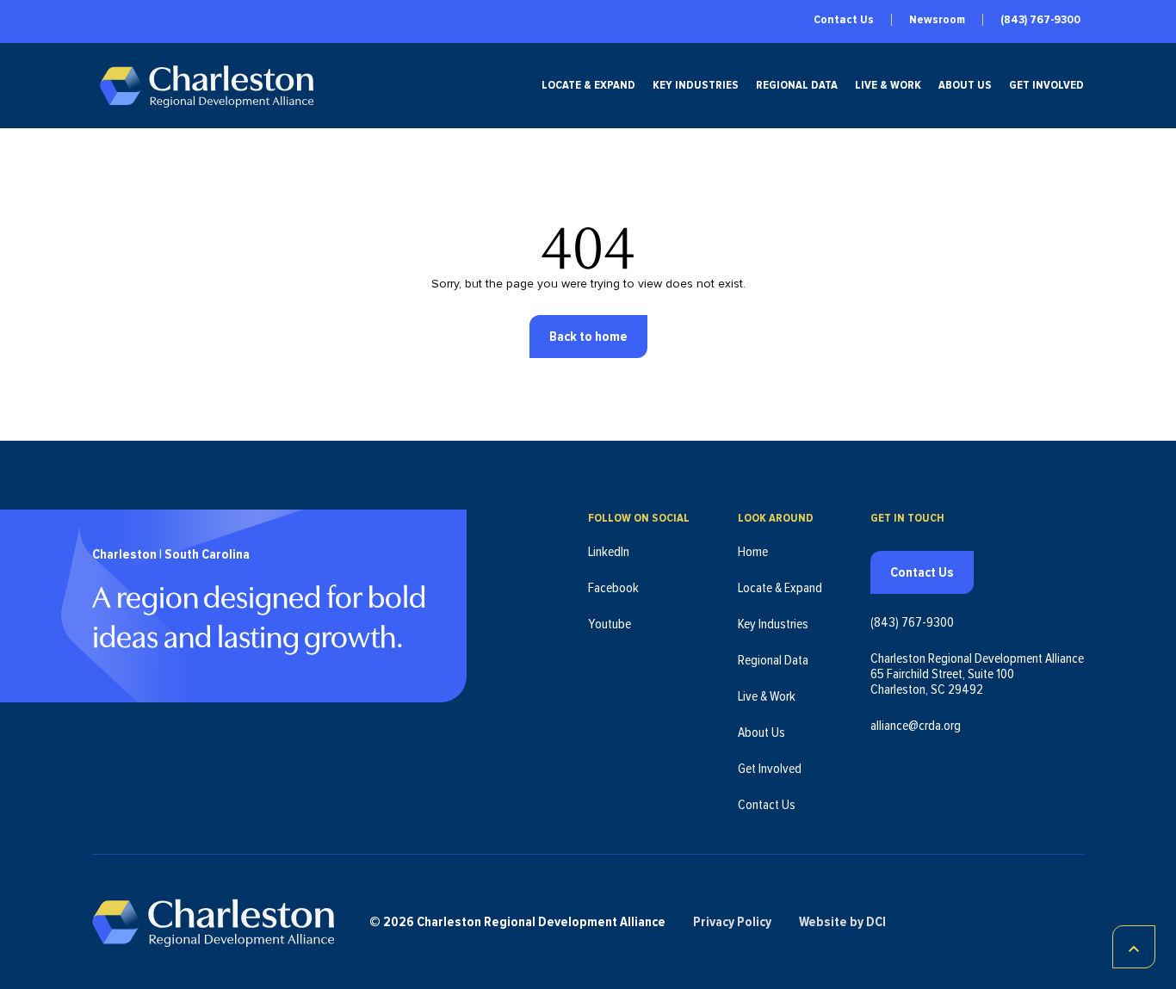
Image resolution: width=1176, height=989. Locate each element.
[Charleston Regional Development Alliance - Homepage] (206, 85)
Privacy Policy (732, 922)
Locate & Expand (588, 85)
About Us (965, 85)
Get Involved (1046, 85)
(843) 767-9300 (1040, 20)
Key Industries (696, 85)
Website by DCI (842, 922)
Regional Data (797, 85)
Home (753, 552)
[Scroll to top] (1133, 946)
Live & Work (888, 85)
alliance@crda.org (915, 725)
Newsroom (937, 20)
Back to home (588, 336)
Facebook (613, 588)
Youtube (609, 624)
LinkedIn (608, 552)
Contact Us (844, 20)
